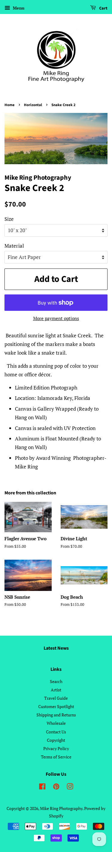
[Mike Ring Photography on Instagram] (70, 787)
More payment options (56, 318)
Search (56, 681)
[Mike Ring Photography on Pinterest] (56, 787)
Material (14, 245)
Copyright (56, 740)
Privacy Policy (56, 748)
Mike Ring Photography (61, 808)
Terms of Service (56, 757)
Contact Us (56, 732)
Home (9, 105)
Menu (18, 8)
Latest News (56, 648)
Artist (56, 690)
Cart (103, 8)
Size (9, 218)
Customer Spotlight (56, 706)
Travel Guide (56, 698)
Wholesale (56, 723)
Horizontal (33, 105)
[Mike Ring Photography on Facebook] (42, 787)
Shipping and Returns (56, 715)
